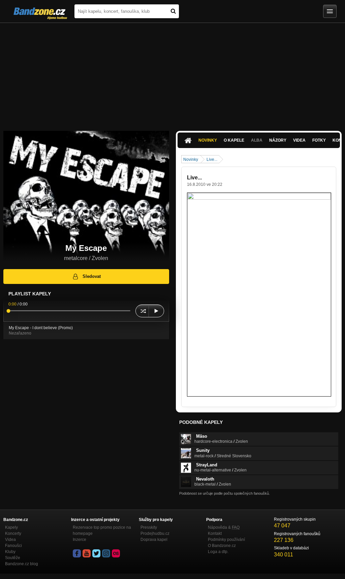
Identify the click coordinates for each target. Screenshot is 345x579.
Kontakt (215, 533)
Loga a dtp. (218, 551)
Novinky (207, 140)
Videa (299, 140)
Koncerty (13, 533)
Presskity (148, 527)
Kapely (11, 527)
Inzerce (79, 539)
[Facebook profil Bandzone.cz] (77, 553)
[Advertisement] (172, 73)
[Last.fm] (116, 553)
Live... (212, 159)
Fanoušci (13, 545)
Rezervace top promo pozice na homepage (102, 530)
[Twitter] (96, 553)
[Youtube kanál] (87, 553)
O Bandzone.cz (222, 545)
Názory (277, 140)
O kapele (234, 140)
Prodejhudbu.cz (154, 533)
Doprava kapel (153, 539)
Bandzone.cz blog (21, 563)
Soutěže (12, 557)
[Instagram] (106, 553)
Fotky (319, 140)
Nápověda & (224, 527)
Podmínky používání (226, 539)
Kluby (10, 551)
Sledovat (92, 276)
